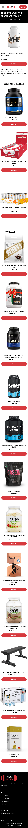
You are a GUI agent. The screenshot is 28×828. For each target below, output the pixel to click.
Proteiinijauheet (15, 20)
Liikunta (6, 795)
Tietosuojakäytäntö (11, 825)
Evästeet (19, 823)
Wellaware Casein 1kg (14, 491)
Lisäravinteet (6, 20)
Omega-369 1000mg (14, 754)
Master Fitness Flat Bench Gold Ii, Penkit (14, 672)
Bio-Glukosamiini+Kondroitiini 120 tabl (14, 710)
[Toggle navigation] (3, 7)
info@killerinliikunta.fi (6, 2)
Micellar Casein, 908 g (14, 401)
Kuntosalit (6, 801)
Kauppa (23, 7)
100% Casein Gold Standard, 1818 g (14, 117)
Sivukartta (19, 825)
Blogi (5, 804)
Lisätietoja (14, 63)
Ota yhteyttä (13, 823)
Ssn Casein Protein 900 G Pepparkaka (14, 311)
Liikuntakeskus (7, 798)
